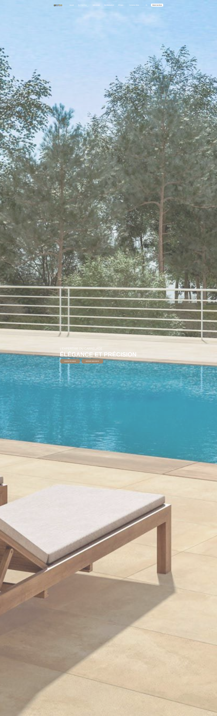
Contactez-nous (134, 5)
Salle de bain (96, 5)
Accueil (72, 5)
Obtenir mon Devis (157, 5)
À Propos (121, 5)
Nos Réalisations (109, 5)
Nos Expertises (82, 5)
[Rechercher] (146, 5)
